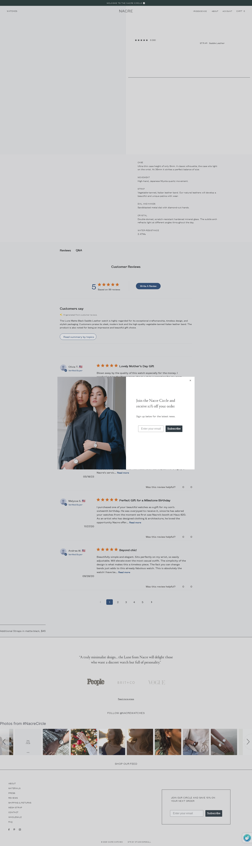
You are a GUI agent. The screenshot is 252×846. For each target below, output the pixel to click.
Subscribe (174, 428)
